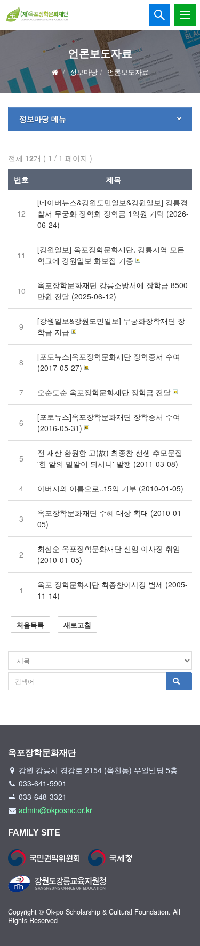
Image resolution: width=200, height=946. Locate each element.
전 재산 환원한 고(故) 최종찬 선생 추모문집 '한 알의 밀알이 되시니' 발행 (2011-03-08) (109, 458)
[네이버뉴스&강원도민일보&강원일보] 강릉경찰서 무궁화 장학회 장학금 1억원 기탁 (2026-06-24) (113, 213)
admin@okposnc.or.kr (55, 810)
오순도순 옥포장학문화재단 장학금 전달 (104, 392)
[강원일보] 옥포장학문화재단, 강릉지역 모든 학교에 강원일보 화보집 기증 (111, 255)
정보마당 (84, 72)
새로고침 (77, 624)
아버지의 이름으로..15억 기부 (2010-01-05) (110, 488)
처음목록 (30, 624)
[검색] (179, 681)
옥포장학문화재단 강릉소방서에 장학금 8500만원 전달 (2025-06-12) (112, 290)
